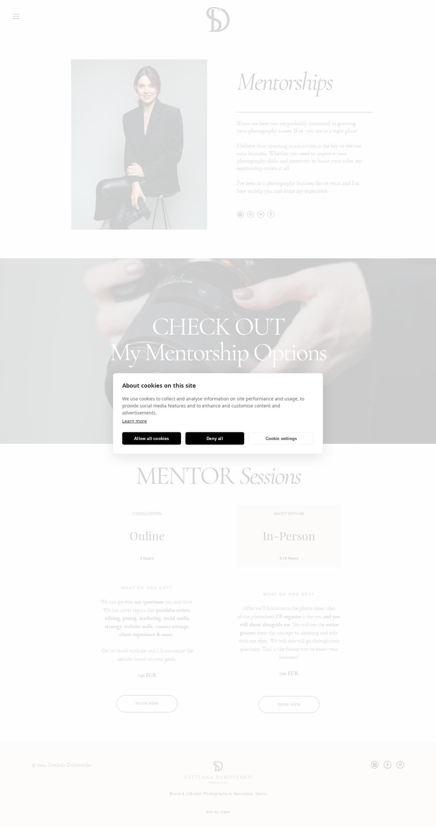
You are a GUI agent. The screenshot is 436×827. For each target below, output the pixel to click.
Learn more (134, 421)
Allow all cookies (151, 438)
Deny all (215, 438)
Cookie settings (281, 438)
